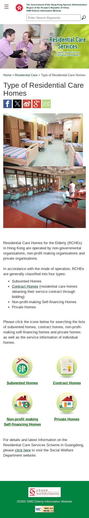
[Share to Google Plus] (36, 103)
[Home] (19, 7)
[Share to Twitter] (17, 103)
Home (7, 75)
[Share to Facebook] (7, 103)
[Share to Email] (46, 103)
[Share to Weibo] (27, 103)
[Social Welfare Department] (44, 491)
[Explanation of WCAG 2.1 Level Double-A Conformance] (44, 508)
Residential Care (26, 75)
